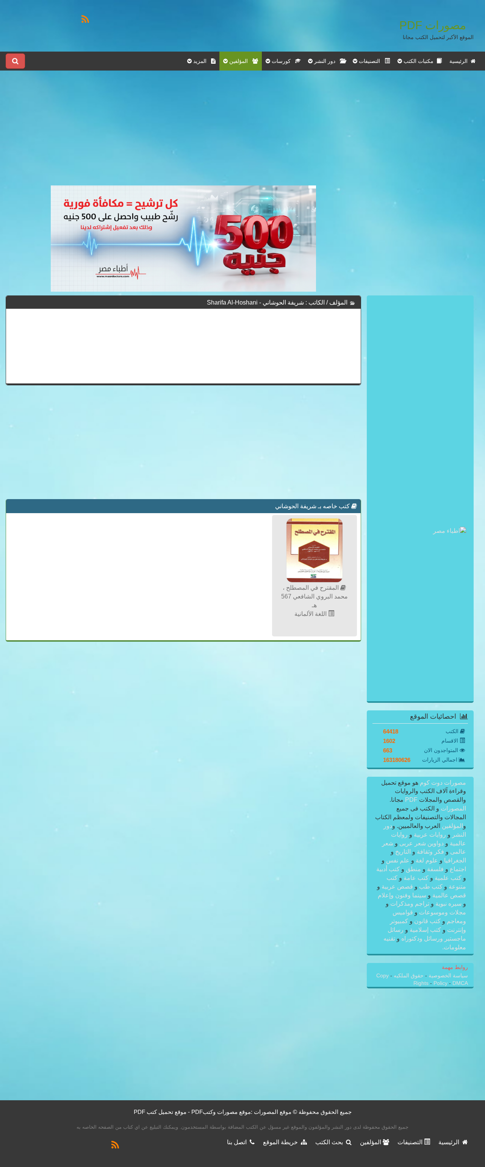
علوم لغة (427, 860)
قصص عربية (397, 886)
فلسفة (435, 869)
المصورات (452, 808)
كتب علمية (448, 878)
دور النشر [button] (326, 61)
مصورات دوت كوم (442, 782)
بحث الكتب (330, 1142)
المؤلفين (451, 826)
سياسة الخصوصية (447, 976)
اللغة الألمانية (311, 614)
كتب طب (431, 886)
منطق (413, 869)
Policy (441, 983)
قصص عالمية (448, 895)
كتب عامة (416, 878)
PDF (411, 799)
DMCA (460, 983)
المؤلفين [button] (240, 61)
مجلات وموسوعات (442, 912)
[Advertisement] (183, 132)
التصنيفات (410, 1142)
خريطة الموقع (282, 1142)
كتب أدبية (388, 869)
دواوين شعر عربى (421, 843)
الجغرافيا (454, 860)
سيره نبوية (448, 903)
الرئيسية (460, 61)
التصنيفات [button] (371, 61)
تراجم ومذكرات (410, 903)
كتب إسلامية (425, 930)
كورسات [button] (282, 61)
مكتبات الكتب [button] (419, 61)
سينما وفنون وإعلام (403, 895)
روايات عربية (429, 834)
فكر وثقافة (430, 851)
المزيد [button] (201, 61)
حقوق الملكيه (408, 976)
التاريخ (403, 851)
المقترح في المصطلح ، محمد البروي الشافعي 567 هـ (314, 596)
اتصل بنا (238, 1142)
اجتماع (457, 869)
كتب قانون (427, 921)
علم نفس (398, 860)
